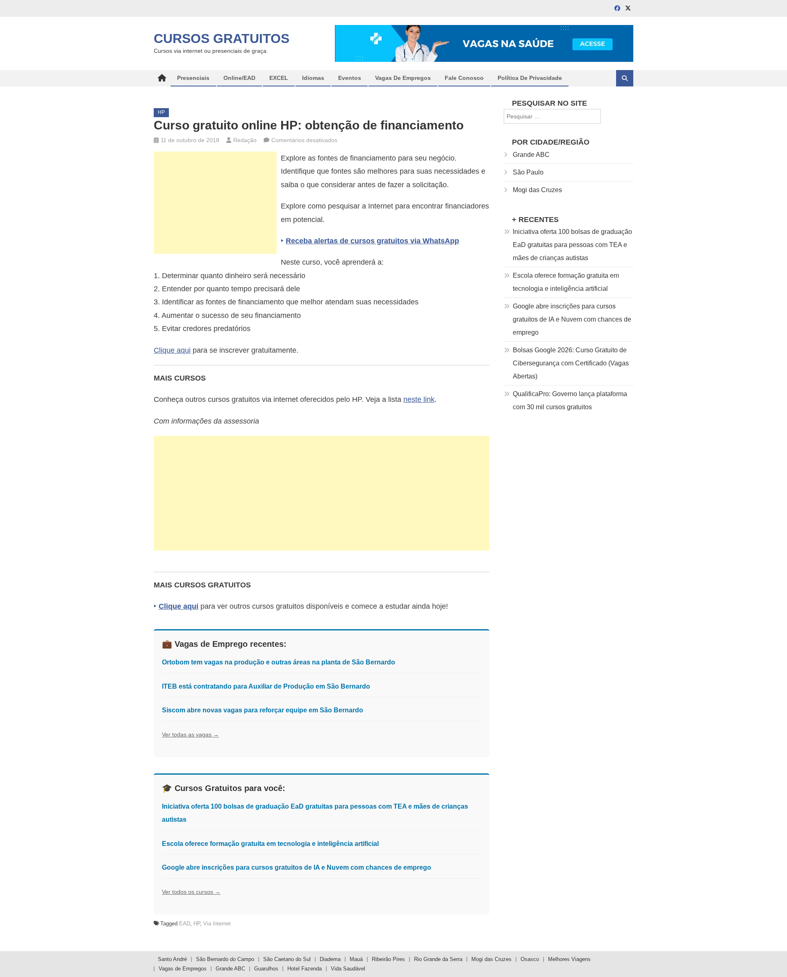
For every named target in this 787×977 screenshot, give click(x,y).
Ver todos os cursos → (191, 892)
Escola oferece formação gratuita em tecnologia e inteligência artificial (270, 843)
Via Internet (217, 923)
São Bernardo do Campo (225, 959)
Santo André (172, 959)
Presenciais (193, 78)
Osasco (530, 959)
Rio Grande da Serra (438, 959)
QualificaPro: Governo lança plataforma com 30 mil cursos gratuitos (570, 400)
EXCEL (278, 78)
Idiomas (313, 78)
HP (161, 112)
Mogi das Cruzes (537, 189)
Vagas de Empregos (403, 78)
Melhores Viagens (569, 959)
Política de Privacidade (530, 78)
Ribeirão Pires (388, 959)
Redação (245, 140)
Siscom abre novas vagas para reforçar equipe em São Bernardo (262, 710)
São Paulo (528, 172)
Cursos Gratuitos (221, 38)
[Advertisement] (215, 203)
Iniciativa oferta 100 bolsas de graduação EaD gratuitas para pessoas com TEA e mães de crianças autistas (572, 244)
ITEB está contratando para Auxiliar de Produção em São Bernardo (266, 686)
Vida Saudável (348, 969)
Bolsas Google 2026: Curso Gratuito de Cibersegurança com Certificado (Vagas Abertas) (571, 363)
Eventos (349, 78)
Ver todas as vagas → (190, 734)
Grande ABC (531, 154)
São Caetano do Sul (287, 959)
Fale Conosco (464, 78)
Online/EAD (239, 78)
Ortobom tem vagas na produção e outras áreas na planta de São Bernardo (278, 662)
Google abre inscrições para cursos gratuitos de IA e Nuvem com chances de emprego (296, 867)
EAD (184, 923)
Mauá (356, 959)
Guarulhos (266, 969)
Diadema (330, 959)
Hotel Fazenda (304, 969)
